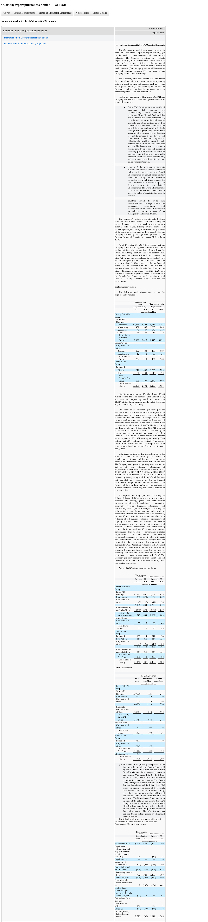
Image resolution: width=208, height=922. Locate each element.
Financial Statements (24, 12)
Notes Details (100, 12)
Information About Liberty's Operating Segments (25, 44)
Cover (6, 12)
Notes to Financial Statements (55, 12)
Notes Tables (82, 12)
